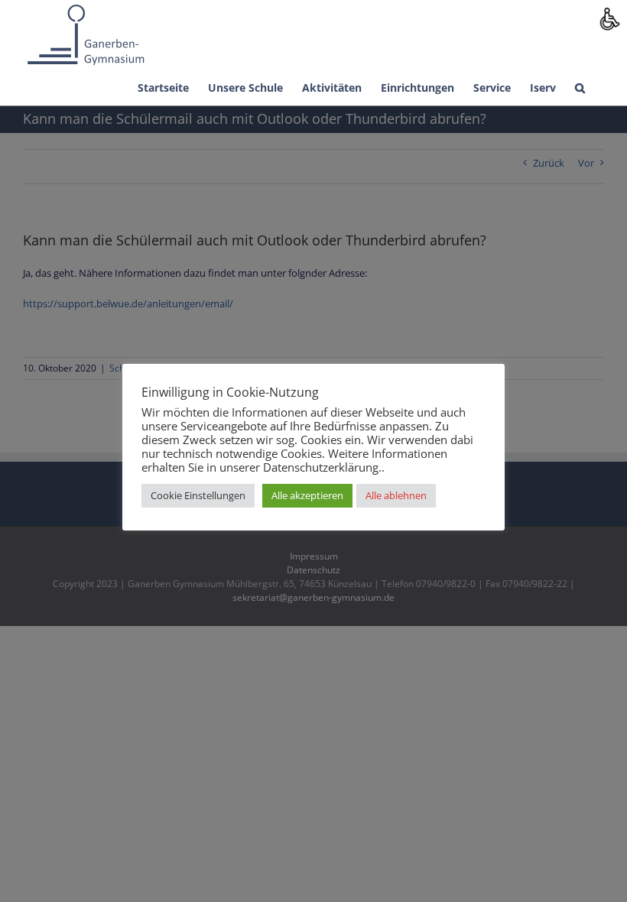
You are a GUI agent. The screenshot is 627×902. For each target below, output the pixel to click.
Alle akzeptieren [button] (307, 495)
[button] (580, 86)
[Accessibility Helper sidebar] (608, 18)
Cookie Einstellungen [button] (198, 495)
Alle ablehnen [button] (396, 495)
